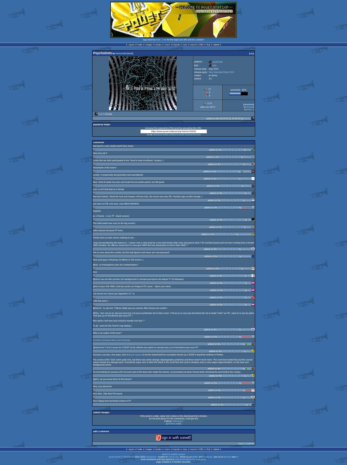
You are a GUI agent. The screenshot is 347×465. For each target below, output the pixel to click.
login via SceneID (180, 438)
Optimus (247, 171)
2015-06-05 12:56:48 (231, 344)
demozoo (249, 107)
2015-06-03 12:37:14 (233, 297)
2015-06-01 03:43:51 (230, 186)
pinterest (173, 134)
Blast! (248, 397)
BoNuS (247, 157)
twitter (166, 134)
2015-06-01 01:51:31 (227, 178)
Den (249, 227)
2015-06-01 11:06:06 (228, 207)
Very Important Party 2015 (221, 72)
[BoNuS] (253, 157)
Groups (148, 45)
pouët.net (113, 457)
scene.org (173, 457)
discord (227, 457)
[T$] (253, 404)
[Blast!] (253, 397)
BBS (201, 45)
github (203, 459)
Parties (158, 45)
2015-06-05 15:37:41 (228, 383)
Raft (158, 39)
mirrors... (249, 109)
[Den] (253, 227)
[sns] (253, 283)
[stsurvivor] (253, 249)
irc (237, 457)
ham (249, 150)
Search (193, 45)
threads (197, 134)
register (250, 443)
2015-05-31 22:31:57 (231, 164)
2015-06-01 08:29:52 (231, 200)
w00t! (248, 390)
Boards (176, 45)
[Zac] (253, 297)
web (130, 53)
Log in (131, 45)
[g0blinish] (253, 207)
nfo (251, 53)
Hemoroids (121, 53)
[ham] (253, 150)
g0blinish (246, 207)
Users (167, 45)
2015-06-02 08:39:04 (227, 249)
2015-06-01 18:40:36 (225, 234)
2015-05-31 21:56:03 (230, 157)
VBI (249, 220)
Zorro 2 (247, 268)
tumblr (181, 134)
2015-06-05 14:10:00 (231, 368)
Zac (249, 297)
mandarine (151, 457)
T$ (250, 404)
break (248, 200)
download (249, 104)
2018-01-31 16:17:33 (234, 404)
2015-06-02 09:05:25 (228, 256)
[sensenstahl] (253, 234)
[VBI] (253, 220)
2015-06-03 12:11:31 (234, 290)
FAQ (208, 45)
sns (249, 283)
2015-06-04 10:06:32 (227, 329)
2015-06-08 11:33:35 (232, 397)
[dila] (253, 193)
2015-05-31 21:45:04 (232, 150)
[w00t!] (253, 390)
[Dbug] (253, 164)
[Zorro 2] (253, 268)
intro (213, 65)
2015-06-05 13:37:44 (232, 351)
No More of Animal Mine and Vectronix (111, 340)
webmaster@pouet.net (186, 459)
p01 (249, 344)
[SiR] (253, 276)
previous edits (174, 423)
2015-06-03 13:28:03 (233, 304)
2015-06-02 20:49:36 (233, 276)
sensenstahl (245, 234)
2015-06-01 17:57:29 (233, 227)
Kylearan (246, 256)
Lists (184, 45)
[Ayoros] (96, 114)
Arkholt (247, 186)
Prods (139, 45)
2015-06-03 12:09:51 (233, 283)
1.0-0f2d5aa (126, 457)
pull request (136, 354)
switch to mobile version (173, 454)
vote (164, 39)
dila (249, 193)
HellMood (246, 178)
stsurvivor (246, 249)
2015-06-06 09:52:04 (232, 390)
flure (249, 351)
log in (241, 443)
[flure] (253, 351)
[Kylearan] (253, 256)
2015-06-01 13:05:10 (233, 220)
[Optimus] (253, 171)
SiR (249, 276)
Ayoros (101, 114)
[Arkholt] (253, 186)
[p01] (253, 344)
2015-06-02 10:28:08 (230, 268)
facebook (157, 134)
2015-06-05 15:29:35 (232, 376)
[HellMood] (253, 178)
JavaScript (215, 62)
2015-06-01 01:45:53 (227, 171)
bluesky (189, 134)
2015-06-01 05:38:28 (233, 193)
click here (177, 421)
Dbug (248, 164)
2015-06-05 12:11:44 (228, 337)
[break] (253, 200)
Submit (215, 45)
